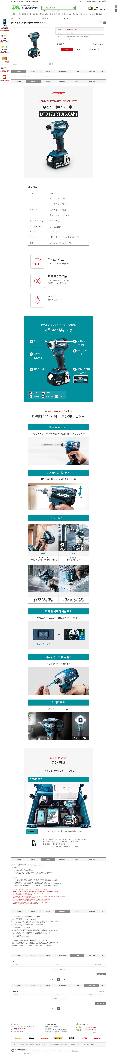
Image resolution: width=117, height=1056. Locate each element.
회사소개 (16, 1044)
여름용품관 (24, 14)
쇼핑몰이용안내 (40, 1044)
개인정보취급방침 (30, 1044)
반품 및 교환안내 (62, 71)
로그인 (84, 1)
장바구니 (102, 1)
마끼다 (66, 18)
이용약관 (22, 1044)
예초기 (49, 11)
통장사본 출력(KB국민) (89, 1044)
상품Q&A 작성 (100, 1003)
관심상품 (93, 49)
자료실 (100, 14)
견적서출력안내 (90, 14)
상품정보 (33, 71)
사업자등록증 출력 (65, 1044)
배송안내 (48, 71)
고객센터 (94, 1)
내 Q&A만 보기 (101, 991)
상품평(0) (77, 71)
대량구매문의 (35, 1)
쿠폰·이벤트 (21, 1)
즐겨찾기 (79, 1)
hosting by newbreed (48, 1053)
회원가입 (89, 1)
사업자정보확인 (55, 1044)
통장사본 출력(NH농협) (76, 1044)
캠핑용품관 (45, 14)
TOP (102, 71)
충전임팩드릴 (44, 18)
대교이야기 (78, 14)
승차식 (58, 11)
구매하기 (66, 49)
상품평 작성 (101, 974)
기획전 (14, 1)
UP (72, 39)
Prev (103, 5)
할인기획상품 (56, 14)
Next (105, 5)
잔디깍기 (54, 11)
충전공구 (19, 18)
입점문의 (28, 1)
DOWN (67, 39)
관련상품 (19, 71)
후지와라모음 (68, 14)
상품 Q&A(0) (92, 71)
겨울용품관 (35, 14)
